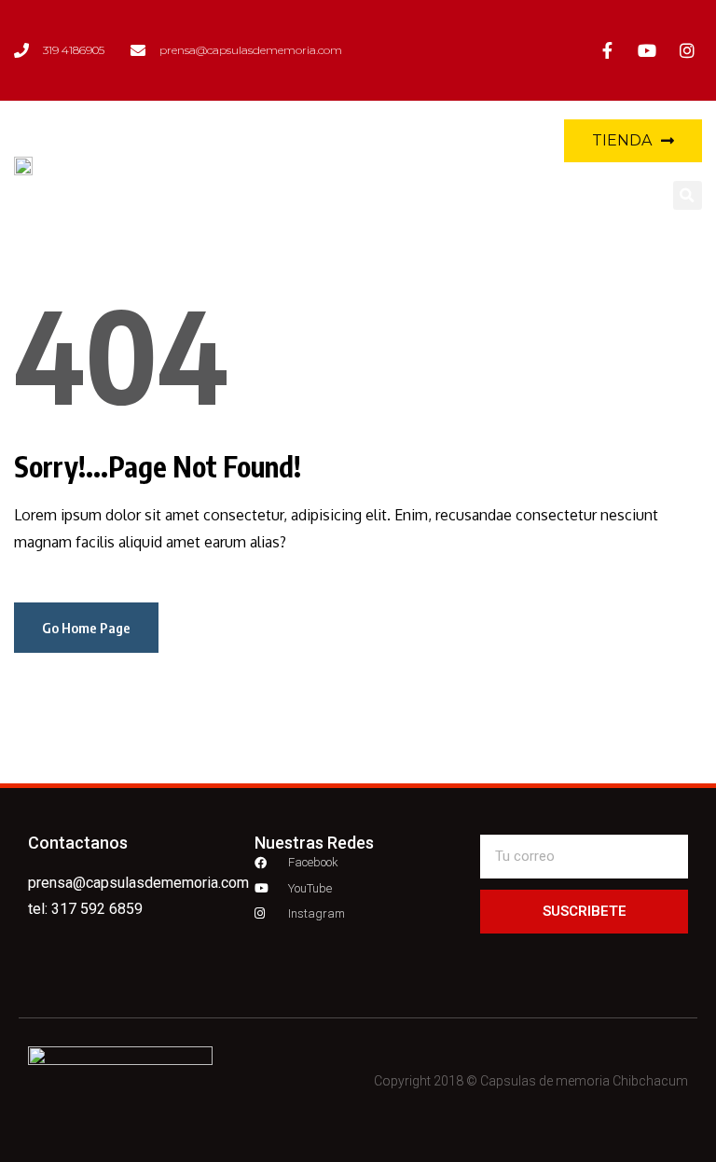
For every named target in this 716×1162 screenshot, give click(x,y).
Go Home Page (86, 627)
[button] (456, 164)
